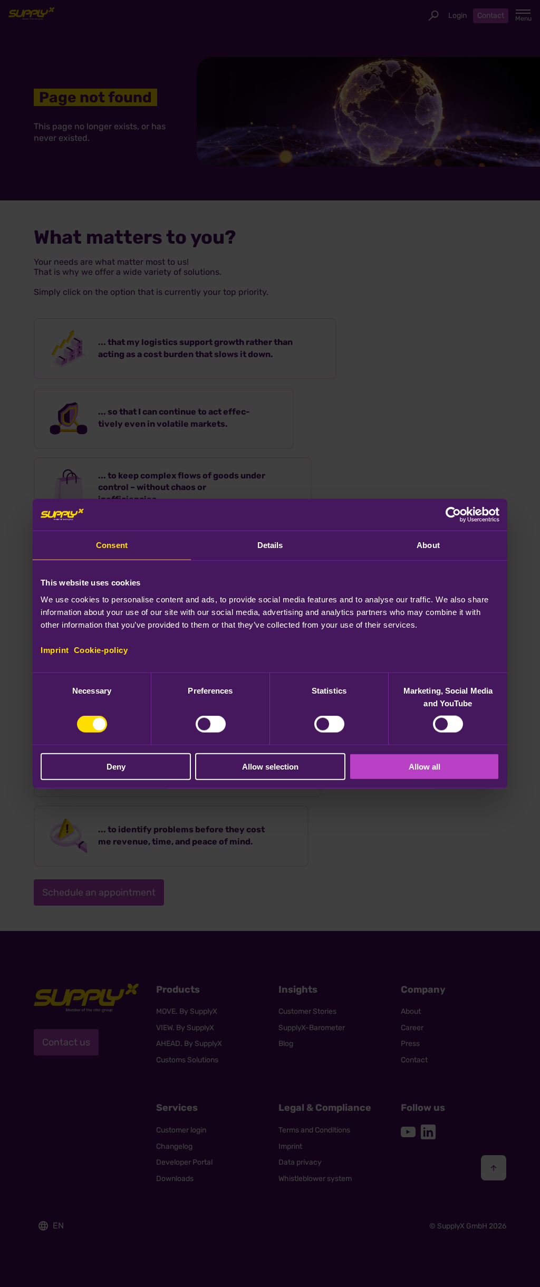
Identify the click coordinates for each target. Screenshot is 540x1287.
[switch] (211, 724)
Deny (116, 766)
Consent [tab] (112, 545)
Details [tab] (270, 545)
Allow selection (270, 766)
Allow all (424, 766)
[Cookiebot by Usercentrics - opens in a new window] (453, 515)
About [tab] (428, 545)
